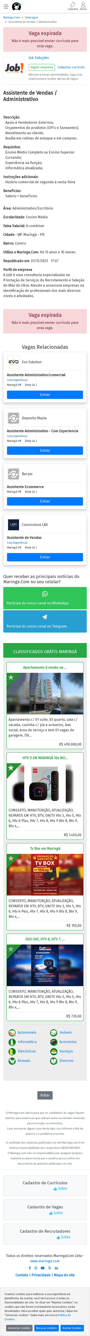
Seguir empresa (42, 67)
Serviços (66, 1051)
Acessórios (68, 1042)
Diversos (66, 1061)
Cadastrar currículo (71, 67)
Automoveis (27, 1032)
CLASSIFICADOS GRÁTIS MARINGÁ (45, 651)
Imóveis (65, 1032)
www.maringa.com (45, 1261)
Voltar (45, 1095)
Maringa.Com (11, 17)
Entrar (45, 395)
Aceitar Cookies (72, 1328)
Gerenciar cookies (19, 1328)
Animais (24, 1061)
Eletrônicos (27, 1051)
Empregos (31, 17)
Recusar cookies (46, 1328)
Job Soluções (39, 58)
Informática (27, 1042)
